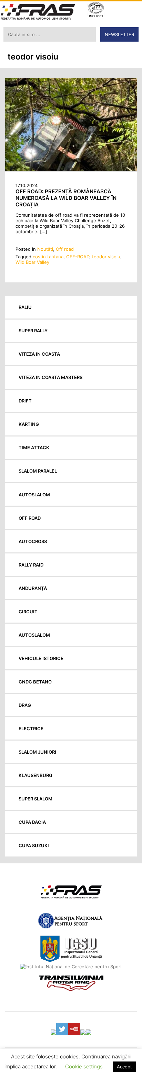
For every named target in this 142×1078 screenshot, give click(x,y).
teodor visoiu (106, 256)
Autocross (33, 541)
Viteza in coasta (39, 354)
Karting (29, 424)
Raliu (25, 307)
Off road (65, 249)
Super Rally (33, 330)
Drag (25, 705)
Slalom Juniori (37, 752)
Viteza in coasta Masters (50, 377)
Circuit (28, 611)
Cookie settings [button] (84, 1066)
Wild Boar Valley (32, 262)
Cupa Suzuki (34, 845)
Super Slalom (35, 798)
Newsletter (119, 34)
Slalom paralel (38, 471)
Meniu (132, 10)
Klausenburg (35, 775)
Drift (25, 400)
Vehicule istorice (41, 658)
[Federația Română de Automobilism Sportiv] (38, 12)
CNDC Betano (35, 681)
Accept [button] (124, 1066)
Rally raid (31, 565)
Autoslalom (34, 494)
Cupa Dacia (32, 822)
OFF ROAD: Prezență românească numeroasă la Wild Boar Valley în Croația (66, 198)
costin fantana (48, 256)
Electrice (31, 728)
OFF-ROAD (77, 256)
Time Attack (34, 447)
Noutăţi (45, 249)
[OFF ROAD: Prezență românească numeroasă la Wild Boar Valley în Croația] (71, 169)
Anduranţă (33, 588)
